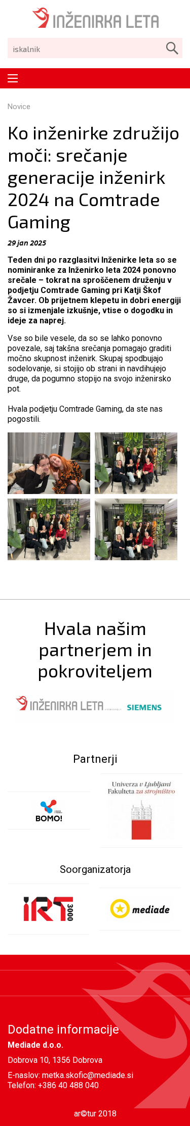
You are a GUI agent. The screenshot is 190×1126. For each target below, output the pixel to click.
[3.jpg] (49, 463)
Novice (19, 106)
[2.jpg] (49, 529)
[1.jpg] (136, 463)
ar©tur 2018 (95, 1113)
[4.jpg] (136, 529)
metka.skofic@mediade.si (87, 1075)
